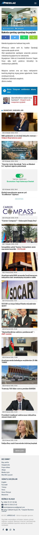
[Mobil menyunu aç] (35, 3)
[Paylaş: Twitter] (15, 37)
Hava (3, 490)
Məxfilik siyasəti (7, 475)
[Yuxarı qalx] (33, 529)
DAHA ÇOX (19, 451)
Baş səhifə (5, 462)
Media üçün (6, 472)
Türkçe (4, 487)
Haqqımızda (6, 465)
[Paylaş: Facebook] (6, 37)
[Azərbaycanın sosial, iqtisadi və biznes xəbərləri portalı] (9, 3)
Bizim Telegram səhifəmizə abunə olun (21, 91)
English (4, 482)
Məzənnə (5, 495)
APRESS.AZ (11, 515)
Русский (4, 485)
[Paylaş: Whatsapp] (24, 37)
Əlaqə (4, 470)
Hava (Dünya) (6, 492)
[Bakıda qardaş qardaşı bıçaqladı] (19, 17)
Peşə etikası (6, 467)
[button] (33, 37)
